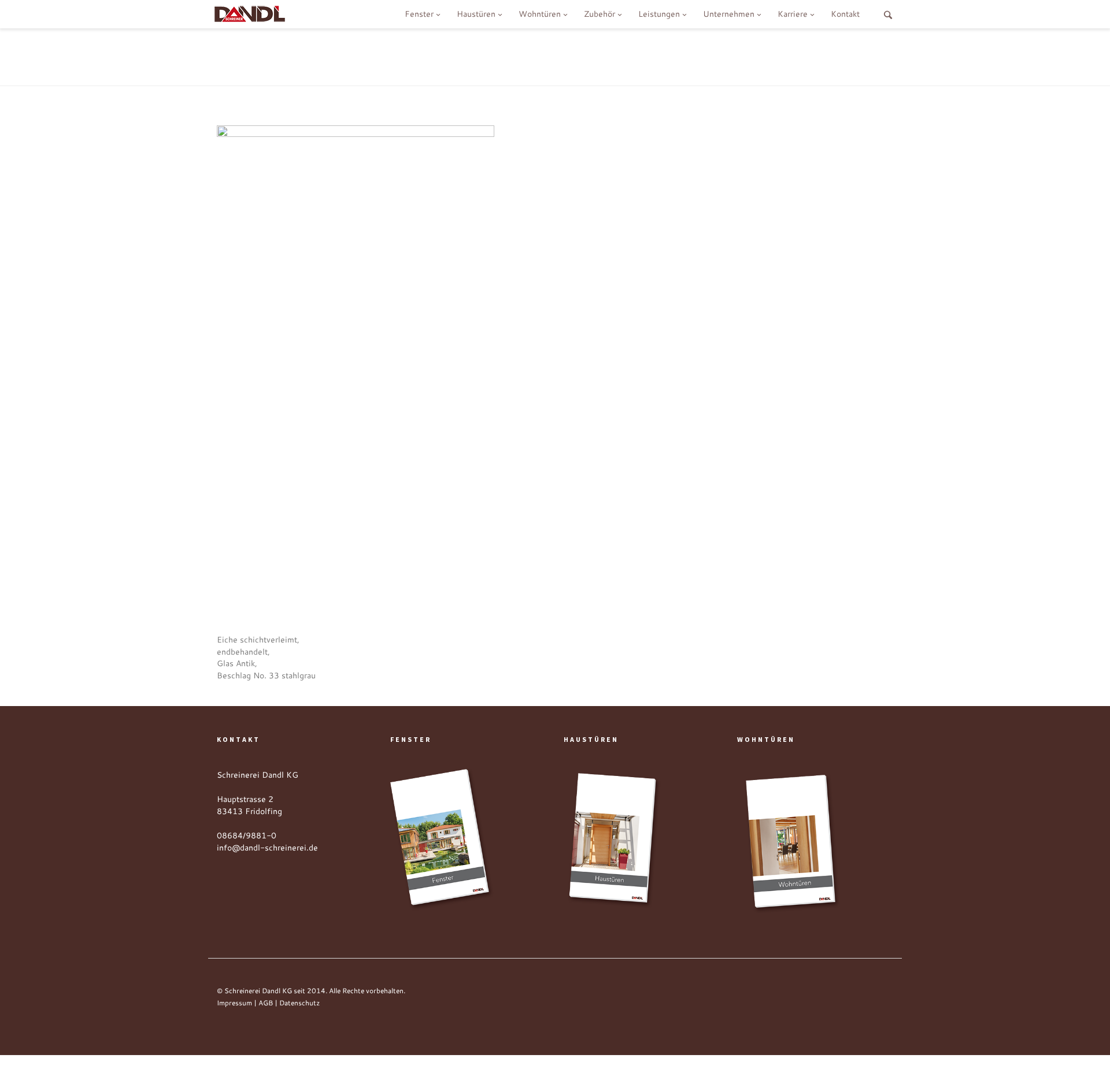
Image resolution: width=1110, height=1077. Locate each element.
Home (734, 55)
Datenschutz (299, 1003)
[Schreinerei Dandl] (249, 12)
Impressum (234, 1003)
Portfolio (843, 55)
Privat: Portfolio (785, 55)
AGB (265, 1003)
